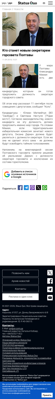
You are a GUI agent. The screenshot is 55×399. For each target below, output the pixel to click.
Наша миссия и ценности (14, 342)
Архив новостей (20, 281)
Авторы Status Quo (11, 336)
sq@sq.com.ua (16, 328)
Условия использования (14, 353)
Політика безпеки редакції (15, 366)
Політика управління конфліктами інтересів (24, 363)
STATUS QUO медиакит (13, 345)
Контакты (8, 325)
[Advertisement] (27, 222)
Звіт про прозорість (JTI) (14, 368)
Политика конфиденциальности (16, 393)
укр (4, 3)
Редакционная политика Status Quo (20, 355)
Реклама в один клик (20, 296)
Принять (47, 395)
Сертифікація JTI (10, 371)
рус (10, 3)
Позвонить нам (20, 273)
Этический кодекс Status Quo (16, 340)
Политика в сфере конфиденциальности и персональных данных (23, 349)
